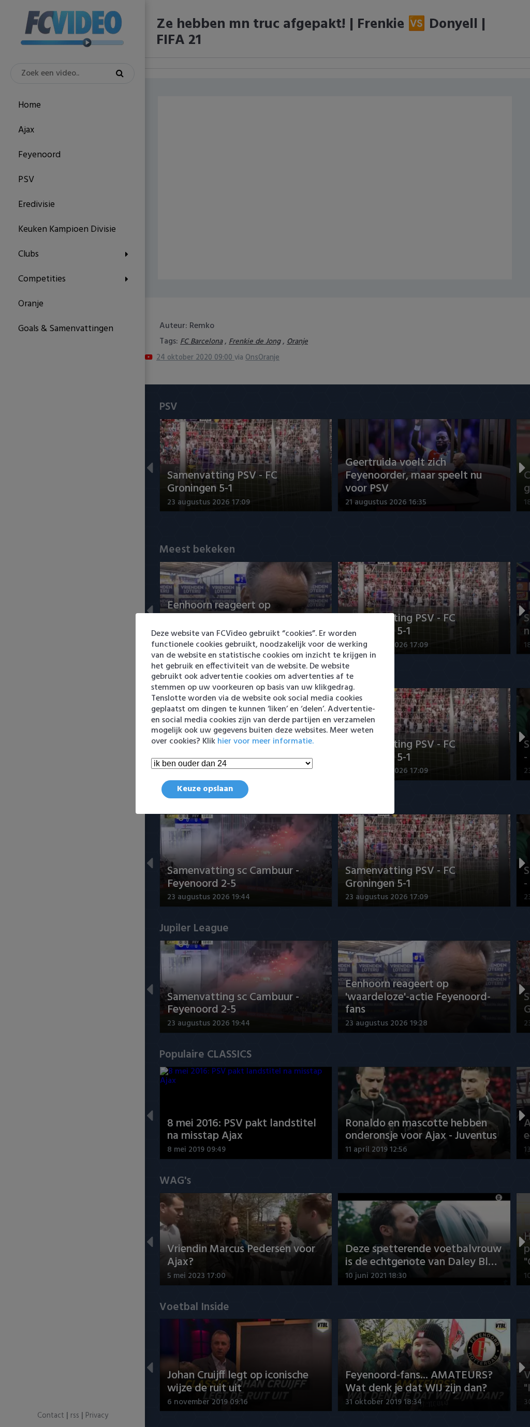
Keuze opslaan (205, 789)
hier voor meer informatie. (265, 741)
